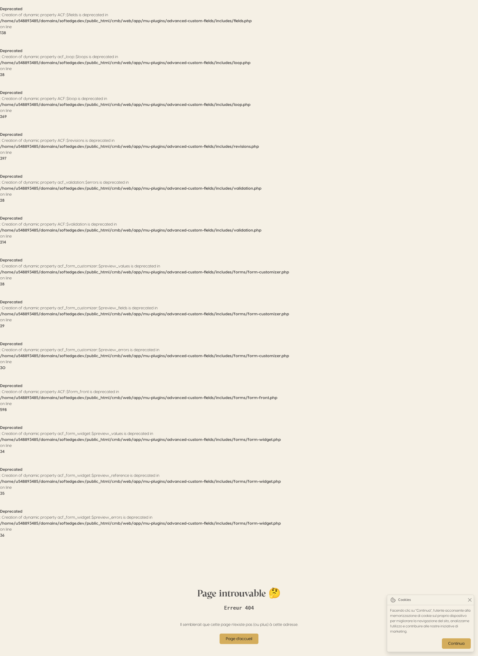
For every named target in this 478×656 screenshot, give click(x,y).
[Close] (469, 600)
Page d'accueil (239, 639)
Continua (456, 644)
